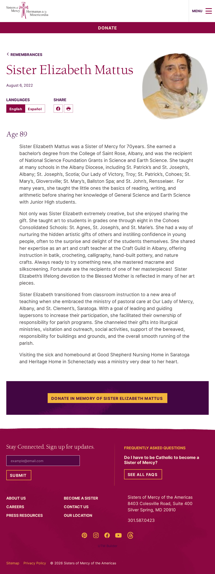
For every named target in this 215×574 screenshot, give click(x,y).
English (15, 109)
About (16, 498)
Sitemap (12, 563)
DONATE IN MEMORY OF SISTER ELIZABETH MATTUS (107, 398)
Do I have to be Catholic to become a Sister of (161, 460)
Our (78, 515)
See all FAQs (142, 474)
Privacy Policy (35, 563)
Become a (81, 498)
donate (107, 27)
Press (25, 515)
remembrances (26, 54)
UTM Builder (107, 546)
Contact (76, 507)
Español (35, 109)
